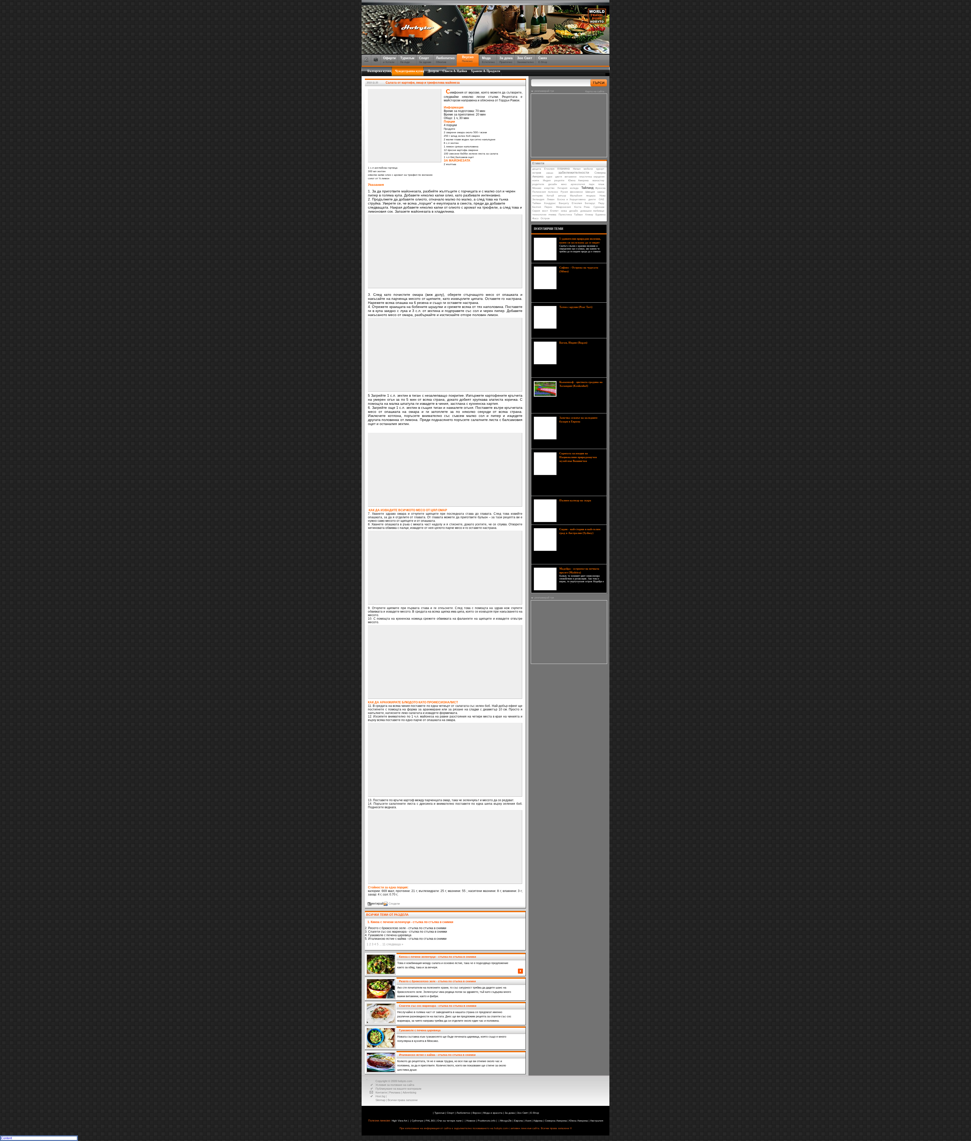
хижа (564, 210)
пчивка (552, 214)
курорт (600, 168)
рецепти (559, 180)
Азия (528, 1120)
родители (538, 184)
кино (564, 184)
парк (591, 184)
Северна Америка (556, 1120)
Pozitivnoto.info (487, 1120)
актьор (562, 195)
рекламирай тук (544, 91)
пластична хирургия (591, 176)
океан (549, 172)
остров (536, 172)
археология (578, 184)
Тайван (536, 203)
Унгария (562, 188)
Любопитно (463, 1112)
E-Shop (534, 1112)
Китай (550, 195)
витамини (571, 176)
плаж (601, 184)
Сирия (536, 210)
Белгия (536, 207)
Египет (554, 210)
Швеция (590, 191)
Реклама (394, 1092)
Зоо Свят (522, 1112)
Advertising (409, 1092)
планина (563, 168)
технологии (539, 214)
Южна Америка (578, 180)
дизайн (552, 184)
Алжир (589, 214)
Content (6, 1138)
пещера (590, 195)
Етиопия (549, 168)
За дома (510, 1112)
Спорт (450, 1112)
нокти (535, 180)
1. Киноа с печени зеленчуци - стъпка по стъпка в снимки (410, 922)
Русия (564, 191)
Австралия (596, 1120)
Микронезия (563, 207)
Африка (538, 1120)
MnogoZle (506, 1120)
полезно (553, 191)
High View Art (399, 1120)
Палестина (565, 214)
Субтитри (417, 1120)
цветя (558, 176)
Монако (536, 188)
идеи (549, 176)
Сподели (394, 903)
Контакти (381, 1092)
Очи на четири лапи (449, 1120)
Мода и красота (492, 1112)
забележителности (573, 172)
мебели (588, 168)
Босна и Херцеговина (571, 199)
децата (536, 168)
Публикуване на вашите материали (398, 1088)
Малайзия (576, 195)
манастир (598, 180)
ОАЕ (601, 199)
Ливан (551, 199)
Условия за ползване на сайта (395, 1084)
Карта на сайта (594, 91)
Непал (577, 168)
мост (545, 210)
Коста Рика (582, 207)
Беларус (590, 203)
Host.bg (380, 1096)
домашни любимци (592, 210)
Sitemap (380, 1100)
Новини (470, 1120)
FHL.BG (430, 1120)
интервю (537, 195)
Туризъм (439, 1112)
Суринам (598, 207)
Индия (546, 180)
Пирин (548, 207)
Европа (518, 1120)
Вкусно (477, 1112)
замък (600, 191)
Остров (545, 218)
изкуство (549, 188)
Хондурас (550, 203)
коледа (574, 188)
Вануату (564, 203)
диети (592, 199)
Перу (601, 203)
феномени (576, 191)
